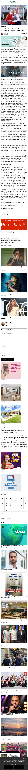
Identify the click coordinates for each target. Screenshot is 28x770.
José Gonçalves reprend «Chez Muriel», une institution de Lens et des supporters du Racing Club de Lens (12, 667)
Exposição (16, 440)
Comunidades (4, 26)
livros (7, 444)
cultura (8, 438)
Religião (5, 448)
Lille (2, 444)
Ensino (11, 440)
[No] (26, 763)
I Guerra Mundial (18, 442)
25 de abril (2, 430)
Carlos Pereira (5, 622)
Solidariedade (4, 242)
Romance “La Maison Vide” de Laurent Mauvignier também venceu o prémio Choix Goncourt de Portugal (14, 597)
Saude (8, 448)
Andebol (6, 430)
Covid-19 (3, 437)
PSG (1, 448)
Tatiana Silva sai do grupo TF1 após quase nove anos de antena (14, 318)
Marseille (22, 444)
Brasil (21, 430)
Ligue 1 (24, 442)
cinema (6, 432)
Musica (3, 446)
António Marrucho (6, 739)
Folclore (21, 440)
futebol (9, 442)
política (23, 446)
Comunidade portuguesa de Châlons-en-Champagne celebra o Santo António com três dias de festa (14, 690)
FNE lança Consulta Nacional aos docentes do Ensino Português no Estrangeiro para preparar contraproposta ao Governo (12, 620)
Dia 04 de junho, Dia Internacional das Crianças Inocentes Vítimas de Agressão (12, 546)
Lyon (19, 444)
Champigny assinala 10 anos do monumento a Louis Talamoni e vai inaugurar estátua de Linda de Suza (14, 293)
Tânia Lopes (11, 242)
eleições (2, 440)
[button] (26, 518)
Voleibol (14, 448)
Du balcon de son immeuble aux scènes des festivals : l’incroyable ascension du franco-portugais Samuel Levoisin (13, 714)
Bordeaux (18, 430)
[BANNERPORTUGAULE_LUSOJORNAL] (14, 224)
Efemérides (23, 437)
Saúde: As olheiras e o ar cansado (6, 569)
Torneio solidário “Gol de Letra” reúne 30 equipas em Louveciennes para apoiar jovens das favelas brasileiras (13, 268)
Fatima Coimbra (4, 240)
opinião (7, 446)
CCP (23, 430)
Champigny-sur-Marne (6, 238)
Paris (11, 446)
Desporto (15, 438)
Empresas (7, 440)
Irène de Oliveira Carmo (15, 240)
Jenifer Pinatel (5, 715)
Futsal (13, 442)
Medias (25, 444)
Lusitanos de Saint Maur (13, 444)
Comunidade (15, 238)
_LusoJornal (4, 547)
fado (19, 440)
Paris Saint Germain (15, 446)
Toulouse (11, 448)
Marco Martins (8, 33)
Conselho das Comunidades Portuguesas (18, 435)
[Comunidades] (14, 71)
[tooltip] (2, 232)
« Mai (2, 513)
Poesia (20, 446)
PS (26, 446)
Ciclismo (2, 432)
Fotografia (3, 442)
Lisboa (4, 444)
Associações (12, 430)
